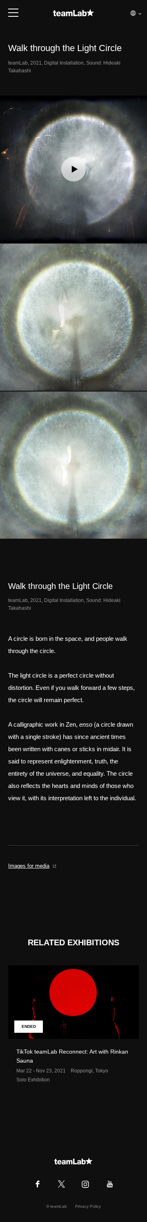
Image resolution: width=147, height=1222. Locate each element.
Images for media (28, 866)
